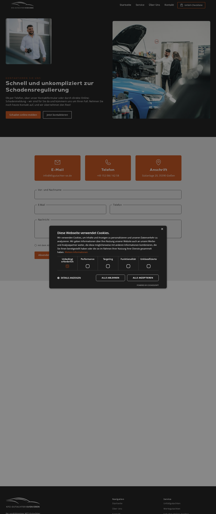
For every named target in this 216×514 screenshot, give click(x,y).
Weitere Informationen (76, 252)
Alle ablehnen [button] (110, 277)
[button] (69, 277)
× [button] (162, 229)
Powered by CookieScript (148, 285)
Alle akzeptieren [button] (143, 277)
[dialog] (108, 257)
